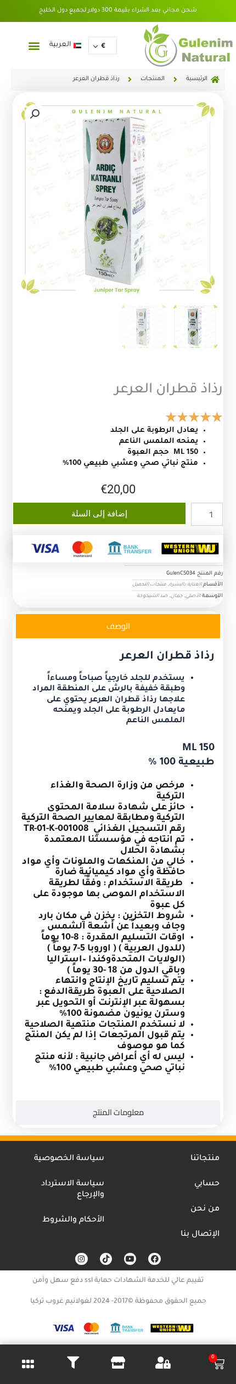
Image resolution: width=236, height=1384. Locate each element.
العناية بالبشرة (185, 585)
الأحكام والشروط (73, 1220)
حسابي (207, 1184)
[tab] (118, 626)
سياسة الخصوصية (69, 1159)
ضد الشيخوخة (152, 596)
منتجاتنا (205, 1159)
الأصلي (193, 596)
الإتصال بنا (200, 1234)
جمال (177, 596)
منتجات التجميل (149, 585)
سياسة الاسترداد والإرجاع (72, 1190)
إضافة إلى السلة (99, 514)
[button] (34, 45)
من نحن (205, 1209)
